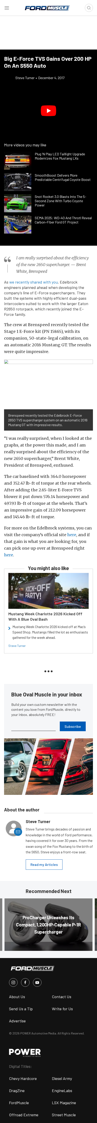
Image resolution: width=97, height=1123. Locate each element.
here (71, 534)
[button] (48, 111)
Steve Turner (17, 646)
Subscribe (73, 726)
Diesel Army (62, 1078)
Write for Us (62, 1008)
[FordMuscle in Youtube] (37, 982)
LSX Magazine (64, 1102)
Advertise (17, 1020)
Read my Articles (44, 864)
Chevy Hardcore (23, 1078)
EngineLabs (62, 1090)
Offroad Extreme (23, 1114)
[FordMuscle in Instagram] (13, 982)
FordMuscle (19, 1102)
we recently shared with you (33, 282)
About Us (17, 996)
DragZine (17, 1090)
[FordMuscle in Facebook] (25, 982)
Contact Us (61, 996)
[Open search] (89, 8)
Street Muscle (64, 1114)
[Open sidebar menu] (6, 8)
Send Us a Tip (21, 1008)
